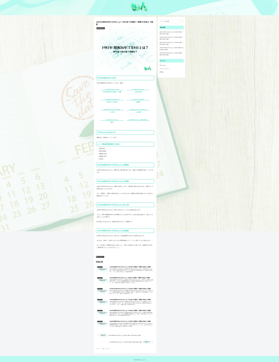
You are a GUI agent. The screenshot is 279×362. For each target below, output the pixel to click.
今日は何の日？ (101, 256)
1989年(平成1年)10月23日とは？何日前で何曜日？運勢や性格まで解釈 (171, 53)
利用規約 (162, 72)
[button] (182, 21)
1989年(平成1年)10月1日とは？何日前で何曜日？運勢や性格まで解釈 (171, 48)
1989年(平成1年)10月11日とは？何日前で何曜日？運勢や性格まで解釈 (171, 32)
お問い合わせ (163, 65)
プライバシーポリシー (165, 68)
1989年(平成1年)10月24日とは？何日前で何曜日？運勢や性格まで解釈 (171, 38)
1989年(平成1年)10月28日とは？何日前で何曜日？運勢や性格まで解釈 (171, 43)
